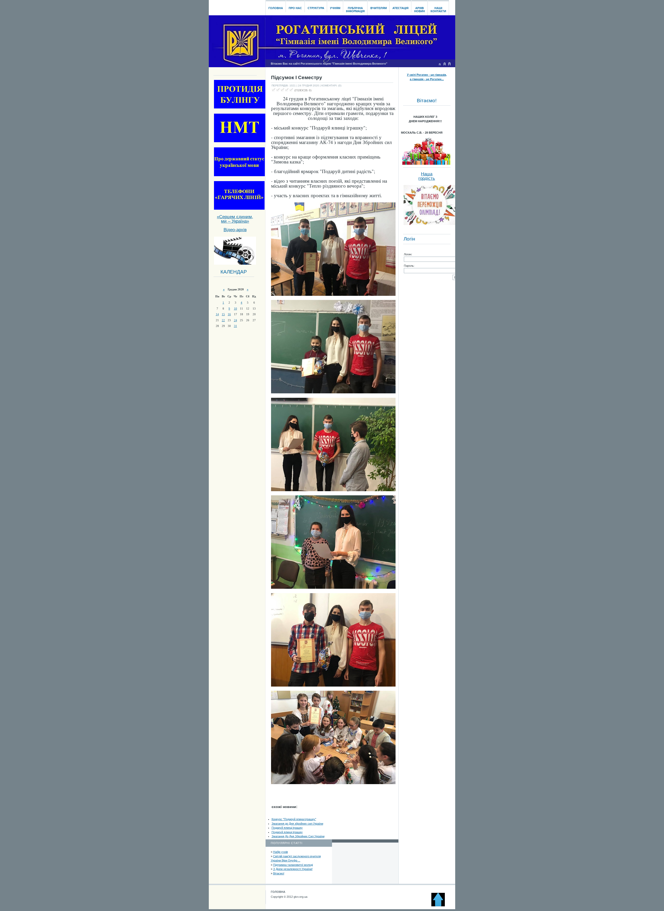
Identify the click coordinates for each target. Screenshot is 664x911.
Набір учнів (280, 851)
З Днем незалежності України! (293, 869)
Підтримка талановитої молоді (293, 864)
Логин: (408, 254)
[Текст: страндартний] (444, 64)
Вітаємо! (278, 873)
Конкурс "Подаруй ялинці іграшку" (294, 819)
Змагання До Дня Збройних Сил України (298, 836)
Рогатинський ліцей (237, 6)
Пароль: (409, 265)
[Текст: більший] (449, 64)
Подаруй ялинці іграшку (287, 827)
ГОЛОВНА (278, 891)
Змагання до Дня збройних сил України (297, 823)
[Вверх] (440, 905)
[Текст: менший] (439, 64)
